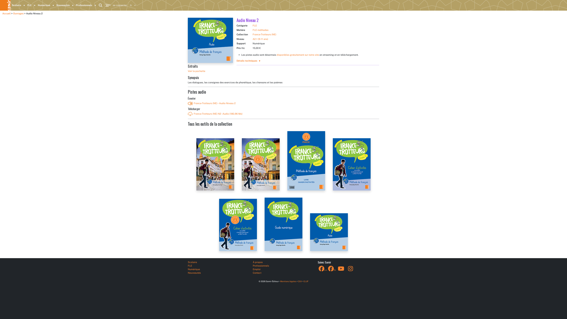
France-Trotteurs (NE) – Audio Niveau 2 (215, 103)
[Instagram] (350, 270)
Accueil (6, 13)
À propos (258, 262)
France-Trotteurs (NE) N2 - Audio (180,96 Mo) (218, 113)
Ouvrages (18, 13)
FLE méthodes (260, 30)
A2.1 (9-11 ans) (260, 39)
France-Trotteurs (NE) (264, 34)
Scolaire (16, 5)
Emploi (256, 269)
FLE (29, 5)
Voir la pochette (196, 71)
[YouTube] (341, 270)
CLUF (305, 281)
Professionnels (84, 5)
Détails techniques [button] (247, 60)
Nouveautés (63, 5)
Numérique (44, 5)
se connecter (120, 5)
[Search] (100, 5)
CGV (300, 281)
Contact (257, 272)
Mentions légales (288, 281)
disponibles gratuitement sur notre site (298, 54)
